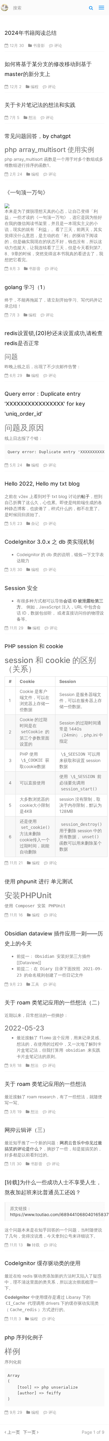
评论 (58, 45)
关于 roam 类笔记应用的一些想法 (45, 1084)
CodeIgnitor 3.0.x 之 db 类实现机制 (49, 542)
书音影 (39, 45)
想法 (32, 117)
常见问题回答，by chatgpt (38, 136)
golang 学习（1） (26, 287)
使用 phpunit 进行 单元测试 (39, 881)
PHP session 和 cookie (34, 646)
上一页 (13, 1432)
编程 (34, 86)
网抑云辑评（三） (26, 1130)
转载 (36, 1244)
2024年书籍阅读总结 (31, 33)
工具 (35, 984)
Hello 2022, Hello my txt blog (42, 483)
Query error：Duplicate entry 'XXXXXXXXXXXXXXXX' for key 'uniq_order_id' (45, 404)
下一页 (30, 1432)
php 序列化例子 (24, 1337)
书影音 (35, 268)
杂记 (35, 523)
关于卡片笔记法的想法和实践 (40, 105)
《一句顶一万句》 (26, 192)
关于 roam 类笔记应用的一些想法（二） (54, 1002)
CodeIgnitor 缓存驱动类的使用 (43, 1263)
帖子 (85, 496)
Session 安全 (21, 588)
